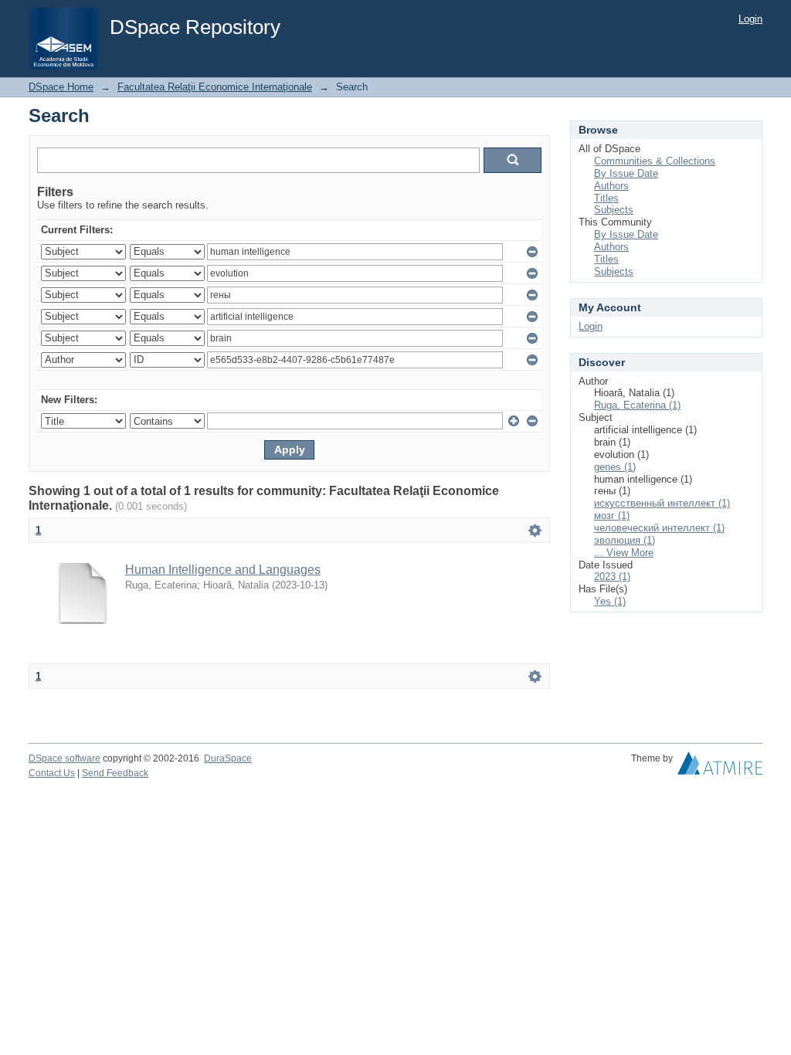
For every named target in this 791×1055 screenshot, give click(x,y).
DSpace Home (61, 87)
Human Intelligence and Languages (223, 569)
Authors (611, 186)
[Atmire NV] (719, 767)
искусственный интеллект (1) (662, 503)
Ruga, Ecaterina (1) (637, 405)
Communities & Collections (654, 161)
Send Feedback (115, 773)
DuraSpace (228, 758)
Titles (606, 198)
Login (750, 19)
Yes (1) (610, 601)
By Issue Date (626, 173)
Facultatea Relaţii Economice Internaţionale (214, 87)
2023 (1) (612, 576)
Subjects (613, 209)
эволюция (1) (624, 540)
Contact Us (52, 773)
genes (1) (615, 467)
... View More (624, 552)
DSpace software (64, 758)
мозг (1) (612, 515)
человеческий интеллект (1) (659, 528)
